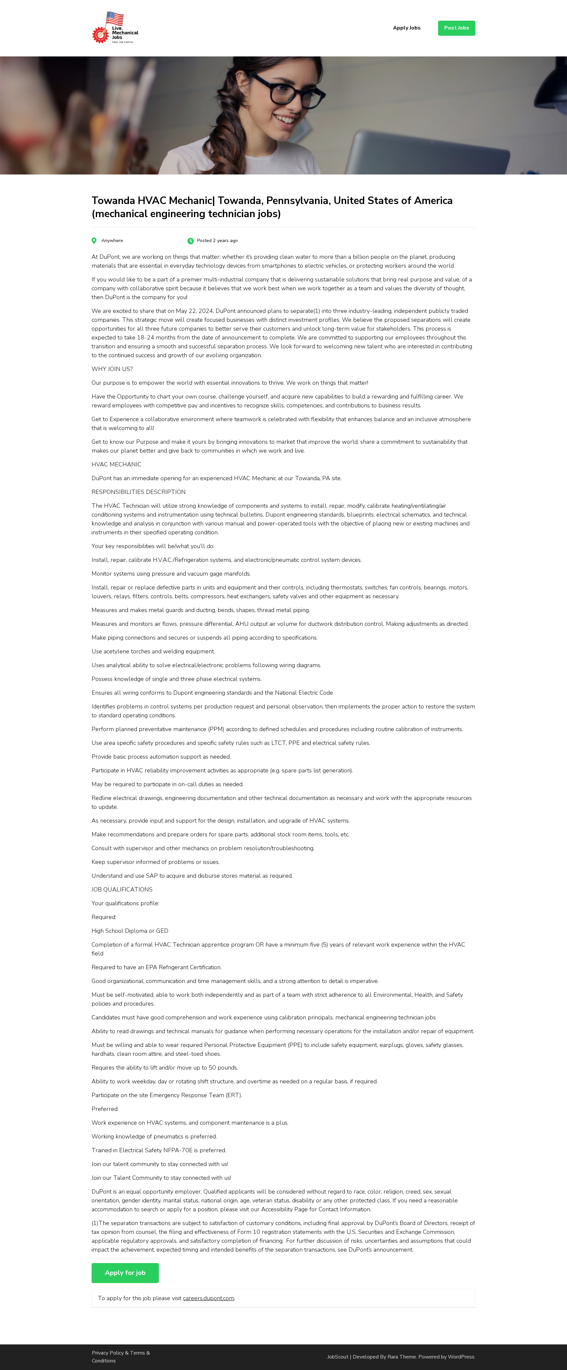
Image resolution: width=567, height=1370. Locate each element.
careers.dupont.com (208, 1298)
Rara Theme (402, 1356)
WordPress (461, 1356)
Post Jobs (456, 27)
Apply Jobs (407, 27)
